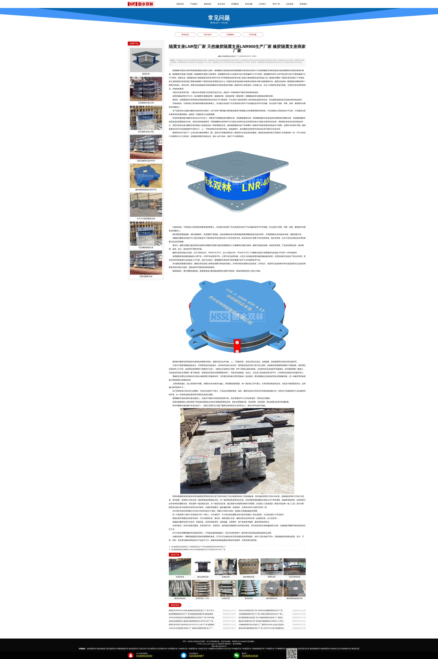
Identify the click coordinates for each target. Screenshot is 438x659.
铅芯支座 (227, 649)
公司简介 (262, 4)
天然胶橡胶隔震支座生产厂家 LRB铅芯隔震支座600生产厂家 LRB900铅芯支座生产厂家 (262, 614)
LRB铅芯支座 (202, 649)
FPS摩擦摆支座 (280, 649)
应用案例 (235, 4)
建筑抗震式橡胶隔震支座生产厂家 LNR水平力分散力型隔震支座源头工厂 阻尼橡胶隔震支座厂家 (262, 628)
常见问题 (248, 4)
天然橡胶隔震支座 (258, 649)
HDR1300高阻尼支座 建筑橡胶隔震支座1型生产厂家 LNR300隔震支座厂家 (192, 617)
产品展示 (194, 4)
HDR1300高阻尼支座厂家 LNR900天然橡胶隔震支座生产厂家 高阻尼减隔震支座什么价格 (262, 610)
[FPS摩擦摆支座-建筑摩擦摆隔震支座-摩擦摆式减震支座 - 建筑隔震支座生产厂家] (141, 4)
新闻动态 (207, 4)
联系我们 (303, 4)
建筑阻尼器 (355, 649)
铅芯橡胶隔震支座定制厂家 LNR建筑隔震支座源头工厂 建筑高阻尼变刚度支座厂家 (262, 617)
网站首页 (180, 4)
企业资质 (289, 4)
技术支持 (221, 4)
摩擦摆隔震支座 (122, 649)
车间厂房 (276, 4)
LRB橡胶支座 (212, 649)
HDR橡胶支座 (236, 649)
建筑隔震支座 (92, 649)
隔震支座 (221, 649)
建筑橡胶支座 (346, 649)
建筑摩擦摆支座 (315, 649)
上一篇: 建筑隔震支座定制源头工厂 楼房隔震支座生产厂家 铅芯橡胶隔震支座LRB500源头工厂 (197, 547)
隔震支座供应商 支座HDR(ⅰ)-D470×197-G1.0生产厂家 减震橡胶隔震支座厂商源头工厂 (192, 625)
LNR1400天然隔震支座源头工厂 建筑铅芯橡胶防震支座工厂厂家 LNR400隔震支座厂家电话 (192, 628)
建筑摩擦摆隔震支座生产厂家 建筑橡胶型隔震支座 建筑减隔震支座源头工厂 (192, 614)
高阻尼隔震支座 (111, 649)
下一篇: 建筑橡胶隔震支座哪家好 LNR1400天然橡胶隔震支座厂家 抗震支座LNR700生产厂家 (197, 549)
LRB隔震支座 (192, 649)
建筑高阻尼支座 (303, 649)
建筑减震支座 (133, 649)
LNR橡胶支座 (182, 649)
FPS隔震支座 (269, 649)
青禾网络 (238, 644)
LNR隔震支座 (246, 649)
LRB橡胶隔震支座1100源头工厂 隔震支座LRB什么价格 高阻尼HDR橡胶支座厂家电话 (262, 625)
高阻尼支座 (143, 649)
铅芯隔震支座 (152, 649)
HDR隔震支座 (172, 649)
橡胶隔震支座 (326, 649)
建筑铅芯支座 (336, 649)
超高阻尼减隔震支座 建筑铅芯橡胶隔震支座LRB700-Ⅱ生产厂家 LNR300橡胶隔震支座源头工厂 (192, 621)
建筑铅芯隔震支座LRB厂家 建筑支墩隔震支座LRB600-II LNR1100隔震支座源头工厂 (262, 621)
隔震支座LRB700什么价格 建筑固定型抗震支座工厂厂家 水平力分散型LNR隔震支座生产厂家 (192, 610)
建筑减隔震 (101, 649)
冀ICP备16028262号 (219, 646)
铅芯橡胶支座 (162, 649)
